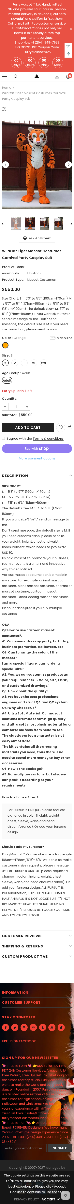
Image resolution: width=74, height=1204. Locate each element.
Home (6, 87)
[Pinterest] (33, 1027)
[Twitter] (14, 1027)
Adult (7, 380)
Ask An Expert (40, 238)
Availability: (11, 273)
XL (34, 363)
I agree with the (19, 438)
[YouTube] (51, 1027)
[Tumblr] (42, 1027)
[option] (37, 165)
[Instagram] (24, 1027)
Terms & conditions (48, 438)
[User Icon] (57, 77)
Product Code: (13, 267)
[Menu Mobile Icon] (4, 76)
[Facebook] (5, 1027)
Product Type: (13, 279)
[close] (71, 29)
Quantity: (9, 398)
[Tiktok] (61, 1027)
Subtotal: (9, 415)
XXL (44, 363)
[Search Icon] (16, 77)
